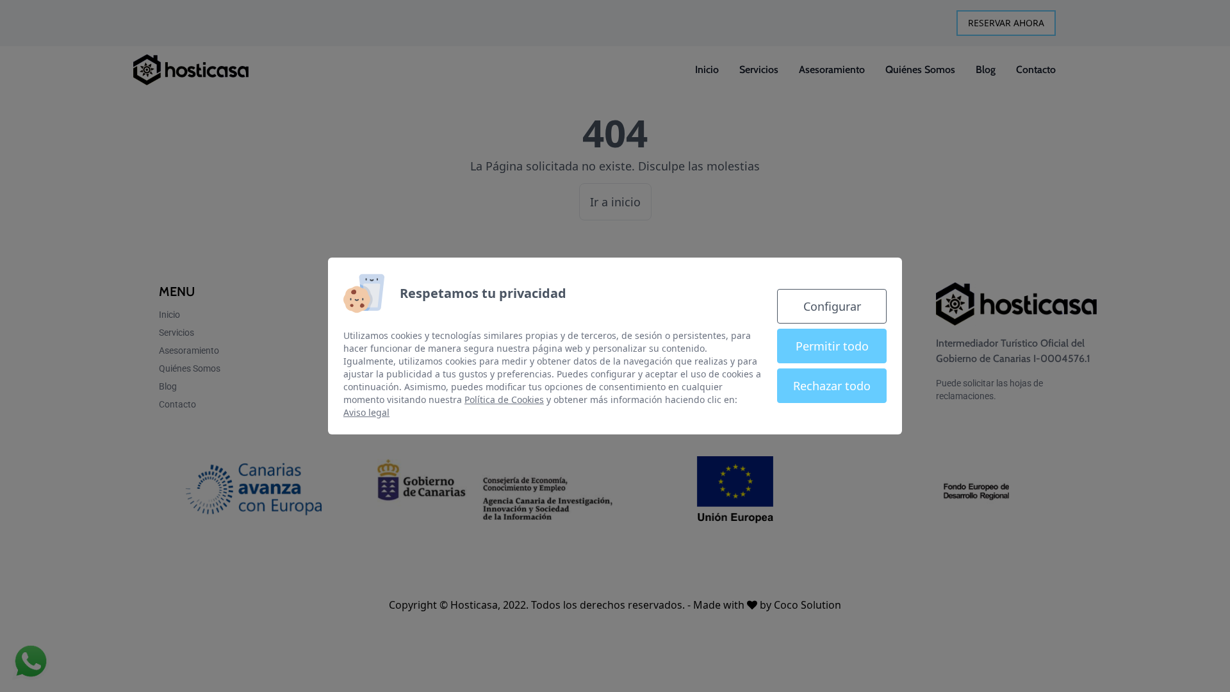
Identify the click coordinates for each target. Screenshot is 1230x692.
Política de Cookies (504, 399)
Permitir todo (832, 346)
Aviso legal (366, 412)
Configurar (832, 306)
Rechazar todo (832, 385)
